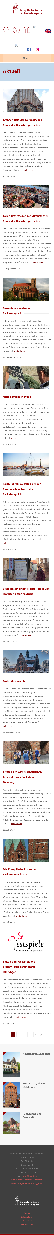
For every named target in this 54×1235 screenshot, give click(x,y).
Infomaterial (27, 1217)
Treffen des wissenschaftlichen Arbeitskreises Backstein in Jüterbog (22, 777)
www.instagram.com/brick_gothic (27, 1183)
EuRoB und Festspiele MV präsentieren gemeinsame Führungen (19, 967)
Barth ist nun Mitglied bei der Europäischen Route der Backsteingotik (22, 489)
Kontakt (27, 1213)
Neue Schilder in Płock (17, 396)
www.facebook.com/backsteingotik (27, 1179)
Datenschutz (27, 1224)
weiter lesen (29, 170)
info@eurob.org (30, 1176)
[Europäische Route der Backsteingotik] (27, 13)
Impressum (27, 1220)
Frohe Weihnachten (15, 681)
